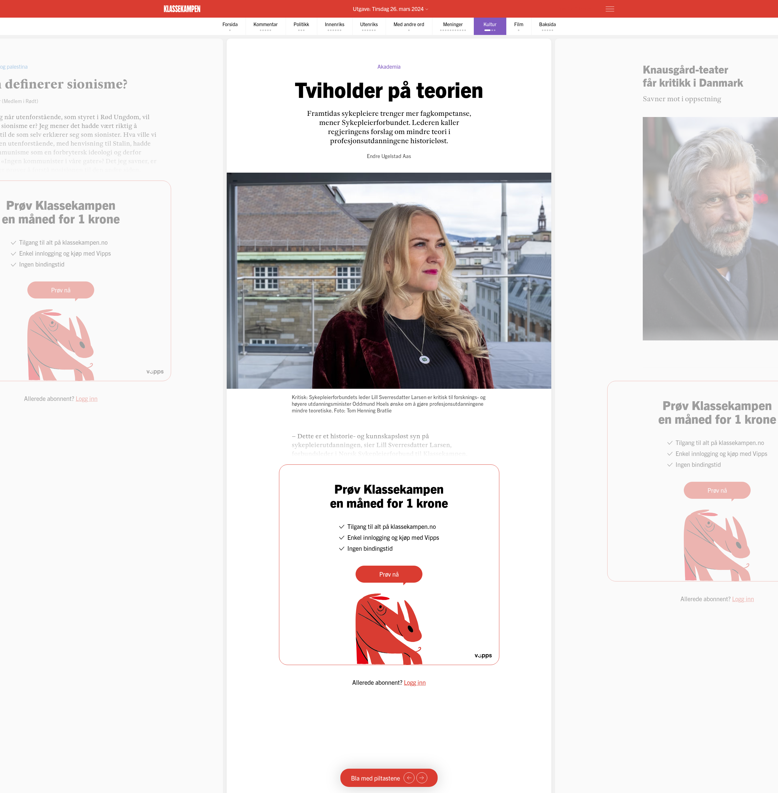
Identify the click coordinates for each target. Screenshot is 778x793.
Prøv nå (389, 574)
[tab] (230, 26)
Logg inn (415, 682)
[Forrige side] (409, 777)
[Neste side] (421, 777)
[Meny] (610, 9)
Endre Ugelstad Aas (389, 156)
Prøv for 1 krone (573, 8)
